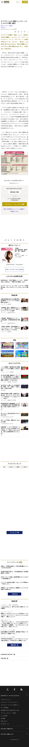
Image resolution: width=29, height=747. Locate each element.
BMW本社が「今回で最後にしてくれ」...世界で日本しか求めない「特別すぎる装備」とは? (14, 281)
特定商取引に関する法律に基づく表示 (10, 710)
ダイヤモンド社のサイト (7, 728)
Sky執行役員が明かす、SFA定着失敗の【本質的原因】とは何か (14, 572)
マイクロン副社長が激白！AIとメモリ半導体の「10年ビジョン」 (14, 583)
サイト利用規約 (4, 707)
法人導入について (5, 724)
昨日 (11, 467)
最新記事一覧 (14, 645)
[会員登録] (25, 2)
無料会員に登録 (14, 192)
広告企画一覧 (4, 658)
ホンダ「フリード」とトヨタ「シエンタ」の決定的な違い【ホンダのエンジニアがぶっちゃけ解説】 (14, 287)
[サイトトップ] (6, 2)
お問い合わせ (4, 721)
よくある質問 (4, 715)
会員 (25, 467)
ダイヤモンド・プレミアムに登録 (14, 204)
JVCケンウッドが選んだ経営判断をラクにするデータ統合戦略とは (14, 577)
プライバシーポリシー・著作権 (8, 713)
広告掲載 (3, 718)
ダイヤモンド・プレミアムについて (9, 702)
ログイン (18, 2)
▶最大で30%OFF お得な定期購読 (14, 269)
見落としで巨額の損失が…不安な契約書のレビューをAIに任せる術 (14, 567)
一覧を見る (14, 594)
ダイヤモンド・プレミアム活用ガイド (10, 705)
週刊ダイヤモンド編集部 (7, 25)
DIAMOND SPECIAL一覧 (8, 654)
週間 (18, 467)
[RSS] (21, 690)
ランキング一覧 (14, 532)
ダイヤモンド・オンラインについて (10, 695)
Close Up (3, 27)
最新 (4, 467)
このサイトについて (5, 699)
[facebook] (14, 690)
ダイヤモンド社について (7, 734)
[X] (7, 690)
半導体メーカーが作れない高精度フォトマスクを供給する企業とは (14, 588)
